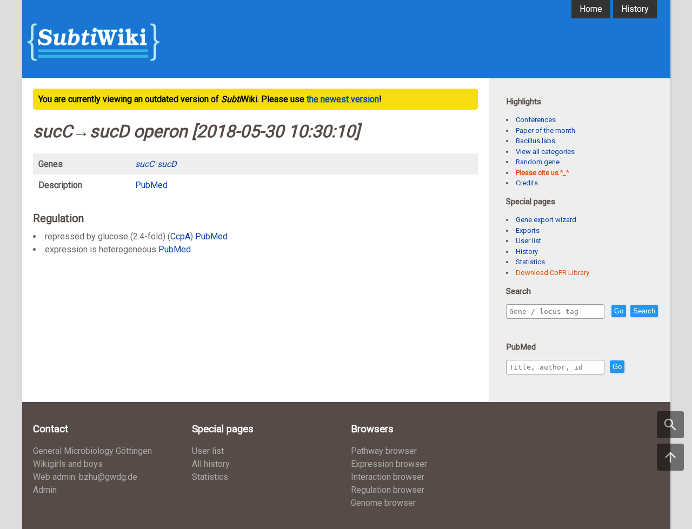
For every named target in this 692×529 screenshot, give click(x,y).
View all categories (545, 152)
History (635, 9)
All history (211, 464)
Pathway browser (384, 451)
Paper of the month (545, 130)
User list (528, 241)
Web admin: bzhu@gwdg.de (85, 477)
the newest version (343, 99)
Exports (528, 230)
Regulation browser (387, 490)
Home (591, 9)
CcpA (180, 236)
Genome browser (383, 503)
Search (644, 311)
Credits (527, 183)
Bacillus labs (535, 141)
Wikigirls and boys (68, 464)
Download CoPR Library (552, 273)
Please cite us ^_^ (542, 173)
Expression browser (389, 464)
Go (618, 311)
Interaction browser (387, 477)
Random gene (538, 162)
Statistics (530, 262)
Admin (45, 490)
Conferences (536, 120)
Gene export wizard (546, 220)
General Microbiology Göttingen (92, 451)
